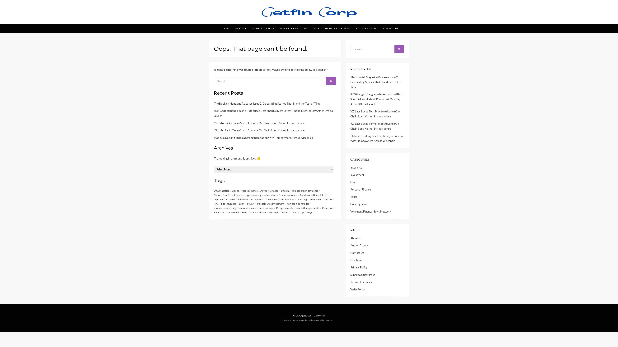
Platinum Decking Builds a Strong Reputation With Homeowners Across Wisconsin (263, 137)
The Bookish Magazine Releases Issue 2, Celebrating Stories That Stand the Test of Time (267, 103)
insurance (271, 199)
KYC (216, 203)
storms (262, 212)
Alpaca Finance (250, 190)
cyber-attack (271, 195)
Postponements (284, 208)
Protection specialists (307, 208)
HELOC (324, 195)
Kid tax (328, 199)
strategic (274, 212)
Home (226, 28)
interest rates (286, 199)
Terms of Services (263, 28)
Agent (235, 190)
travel (294, 212)
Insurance (356, 167)
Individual (242, 199)
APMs (263, 190)
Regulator (219, 212)
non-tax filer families (298, 203)
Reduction (327, 208)
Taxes (285, 212)
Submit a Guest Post (338, 28)
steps (253, 212)
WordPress (329, 320)
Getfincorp (319, 315)
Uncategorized (359, 204)
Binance (274, 190)
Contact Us (390, 28)
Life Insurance (228, 203)
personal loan (266, 208)
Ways (309, 212)
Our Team (356, 260)
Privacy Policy (289, 28)
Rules (245, 212)
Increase (230, 199)
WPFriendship (306, 320)
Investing (302, 199)
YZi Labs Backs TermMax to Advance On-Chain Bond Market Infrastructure (259, 123)
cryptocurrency (253, 195)
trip (302, 212)
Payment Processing (225, 208)
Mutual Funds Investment (270, 203)
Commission (220, 195)
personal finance (247, 208)
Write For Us (311, 28)
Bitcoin (285, 190)
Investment (316, 199)
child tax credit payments (304, 190)
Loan (241, 203)
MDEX (250, 203)
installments (257, 199)
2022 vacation (221, 190)
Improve (218, 199)
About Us (240, 28)
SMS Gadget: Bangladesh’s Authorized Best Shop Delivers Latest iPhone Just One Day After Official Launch (376, 99)
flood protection (309, 195)
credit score (235, 195)
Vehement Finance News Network (370, 211)
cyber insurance (289, 195)
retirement (233, 212)
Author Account (367, 28)
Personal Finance (360, 189)
